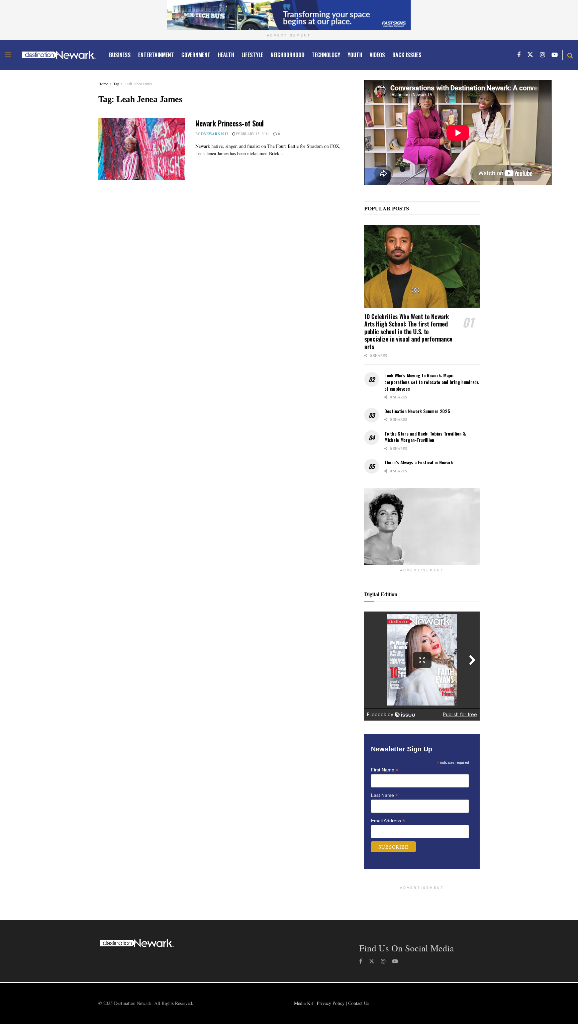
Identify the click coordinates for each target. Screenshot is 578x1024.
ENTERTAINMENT (156, 55)
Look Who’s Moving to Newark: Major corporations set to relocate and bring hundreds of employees (431, 382)
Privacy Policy (331, 1003)
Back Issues (406, 55)
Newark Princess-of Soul (229, 123)
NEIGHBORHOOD (287, 55)
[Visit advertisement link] (289, 15)
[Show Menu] (8, 55)
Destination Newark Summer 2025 (417, 410)
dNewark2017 (214, 133)
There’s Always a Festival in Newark (418, 462)
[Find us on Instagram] (542, 55)
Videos (377, 55)
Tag (116, 83)
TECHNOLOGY (326, 55)
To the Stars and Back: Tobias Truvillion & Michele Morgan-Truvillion (425, 437)
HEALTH (226, 55)
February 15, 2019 (252, 133)
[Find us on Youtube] (555, 55)
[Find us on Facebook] (518, 55)
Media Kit (303, 1003)
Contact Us (358, 1003)
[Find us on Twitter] (530, 55)
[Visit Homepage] (58, 55)
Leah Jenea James (138, 83)
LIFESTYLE (252, 55)
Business (120, 55)
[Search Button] (570, 54)
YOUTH (355, 55)
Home (103, 83)
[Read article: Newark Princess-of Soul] (141, 149)
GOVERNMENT (195, 55)
